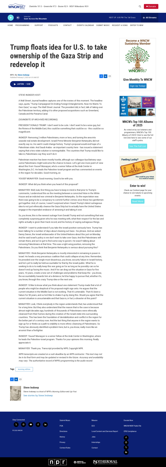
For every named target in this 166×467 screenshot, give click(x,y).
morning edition (24, 369)
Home (10, 25)
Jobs (93, 437)
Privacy (62, 442)
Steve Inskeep (23, 75)
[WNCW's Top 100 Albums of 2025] (138, 106)
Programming (22, 25)
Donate (152, 6)
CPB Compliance (130, 431)
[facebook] (126, 437)
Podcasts (53, 25)
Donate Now (128, 420)
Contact (67, 25)
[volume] (18, 17)
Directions (63, 431)
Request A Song (120, 25)
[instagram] (126, 442)
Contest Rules (65, 448)
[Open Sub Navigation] (31, 25)
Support (39, 25)
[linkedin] (126, 452)
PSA (61, 426)
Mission (94, 420)
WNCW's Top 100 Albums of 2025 (137, 123)
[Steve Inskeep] (15, 393)
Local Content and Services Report (105, 431)
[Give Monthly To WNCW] (138, 56)
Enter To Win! (137, 25)
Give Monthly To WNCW (137, 79)
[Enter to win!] (138, 168)
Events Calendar (85, 25)
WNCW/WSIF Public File (132, 426)
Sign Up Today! (137, 85)
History (62, 437)
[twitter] (126, 447)
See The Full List (137, 146)
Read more (137, 201)
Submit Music (103, 25)
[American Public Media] (80, 462)
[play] (11, 17)
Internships (96, 442)
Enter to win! (137, 186)
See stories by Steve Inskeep (38, 395)
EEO (93, 426)
